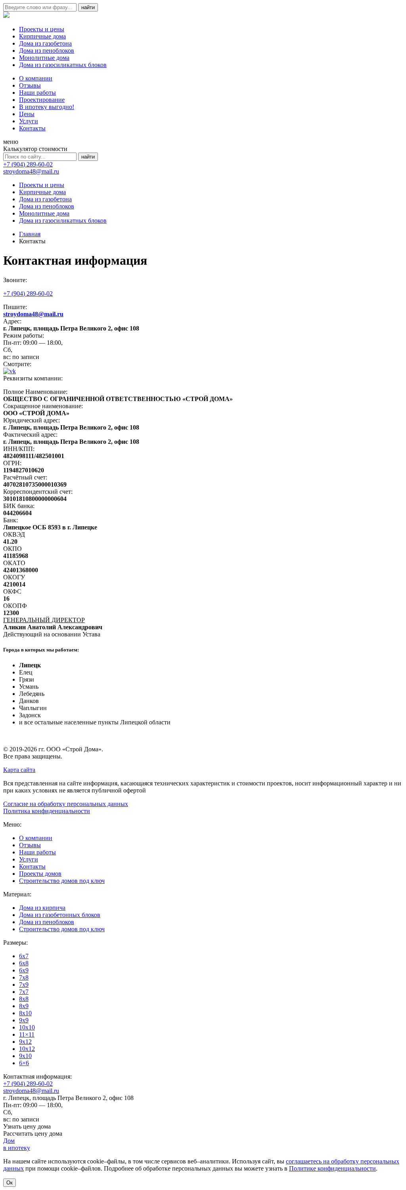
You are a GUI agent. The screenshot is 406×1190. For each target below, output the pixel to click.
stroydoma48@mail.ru (31, 171)
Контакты (32, 128)
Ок (9, 1183)
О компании (35, 78)
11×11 (26, 1034)
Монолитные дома (44, 57)
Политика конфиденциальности (46, 811)
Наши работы (37, 92)
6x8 (24, 963)
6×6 (24, 1063)
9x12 (25, 1041)
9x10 (25, 1055)
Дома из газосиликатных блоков (63, 64)
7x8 (24, 977)
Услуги (28, 121)
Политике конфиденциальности (332, 1168)
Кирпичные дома (42, 36)
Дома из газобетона (45, 43)
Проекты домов (40, 873)
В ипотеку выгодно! (46, 106)
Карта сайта (19, 769)
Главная (29, 234)
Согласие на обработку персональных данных (65, 803)
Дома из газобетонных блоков (59, 914)
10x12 (27, 1048)
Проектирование (42, 99)
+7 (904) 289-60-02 (28, 164)
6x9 (24, 970)
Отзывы (30, 85)
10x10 (27, 1027)
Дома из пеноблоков (46, 50)
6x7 (24, 956)
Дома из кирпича (42, 907)
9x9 (24, 1020)
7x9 (24, 984)
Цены (26, 114)
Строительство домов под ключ (62, 880)
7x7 (24, 991)
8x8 (24, 998)
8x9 (24, 1006)
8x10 (25, 1013)
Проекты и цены (41, 29)
